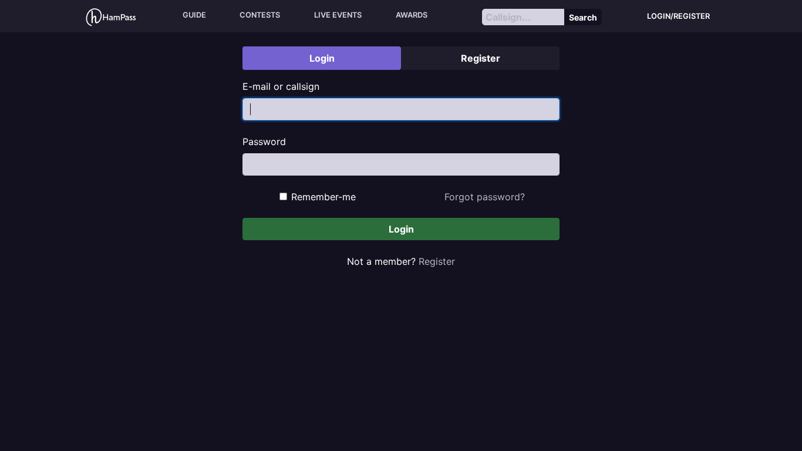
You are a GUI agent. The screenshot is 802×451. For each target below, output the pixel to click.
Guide (194, 15)
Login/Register (678, 16)
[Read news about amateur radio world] (111, 16)
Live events (338, 15)
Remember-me (323, 197)
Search (583, 17)
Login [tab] (322, 58)
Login (401, 229)
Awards (411, 15)
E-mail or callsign (280, 86)
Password (264, 141)
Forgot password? (484, 197)
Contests (260, 15)
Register (437, 261)
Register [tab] (480, 58)
